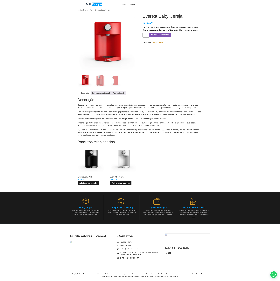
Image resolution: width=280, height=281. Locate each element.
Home (123, 4)
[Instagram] (166, 253)
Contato (132, 4)
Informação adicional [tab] (101, 93)
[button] (134, 17)
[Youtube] (170, 253)
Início (80, 10)
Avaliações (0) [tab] (118, 93)
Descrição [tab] (85, 93)
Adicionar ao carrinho (160, 35)
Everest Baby (88, 10)
